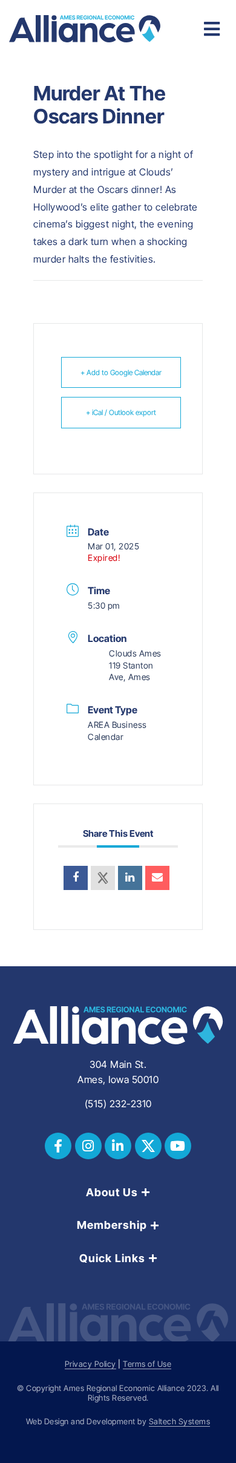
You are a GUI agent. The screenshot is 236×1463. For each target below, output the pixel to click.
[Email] (157, 878)
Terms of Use (147, 1364)
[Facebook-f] (58, 1146)
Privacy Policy (90, 1364)
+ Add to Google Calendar (121, 372)
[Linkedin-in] (118, 1146)
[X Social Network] (103, 878)
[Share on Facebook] (76, 878)
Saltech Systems (180, 1421)
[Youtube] (178, 1146)
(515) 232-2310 (118, 1104)
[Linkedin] (130, 878)
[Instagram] (88, 1146)
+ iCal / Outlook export (121, 412)
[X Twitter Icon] (148, 1146)
